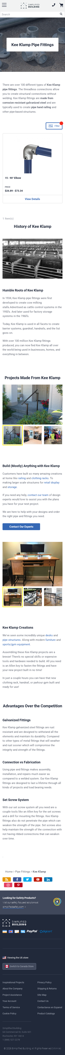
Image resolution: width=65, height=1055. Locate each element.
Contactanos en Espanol (49, 1007)
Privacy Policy (44, 982)
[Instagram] (8, 885)
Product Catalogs (46, 1013)
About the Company (12, 988)
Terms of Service (11, 1007)
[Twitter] (27, 879)
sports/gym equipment (16, 644)
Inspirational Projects (13, 982)
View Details (32, 199)
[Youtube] (38, 879)
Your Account (9, 1001)
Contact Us (43, 1001)
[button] (13, 435)
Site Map (41, 995)
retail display (51, 482)
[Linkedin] (48, 879)
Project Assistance (12, 995)
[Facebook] (17, 879)
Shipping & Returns (47, 988)
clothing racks (40, 478)
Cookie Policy (9, 1013)
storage (12, 487)
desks (49, 635)
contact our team (38, 495)
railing (22, 478)
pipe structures (12, 639)
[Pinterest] (18, 885)
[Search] (61, 14)
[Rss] (7, 879)
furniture (51, 639)
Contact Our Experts (21, 526)
